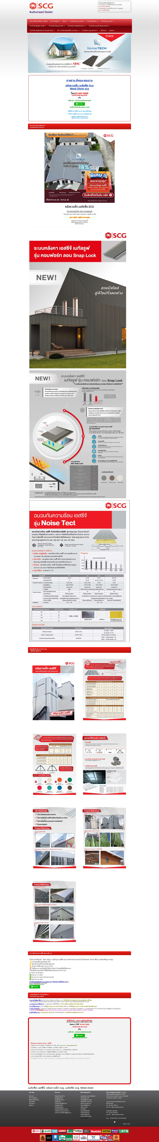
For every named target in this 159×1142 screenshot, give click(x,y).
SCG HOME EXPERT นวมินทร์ (39, 21)
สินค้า (64, 21)
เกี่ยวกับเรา (104, 30)
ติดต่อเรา (112, 30)
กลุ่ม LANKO (84, 1118)
